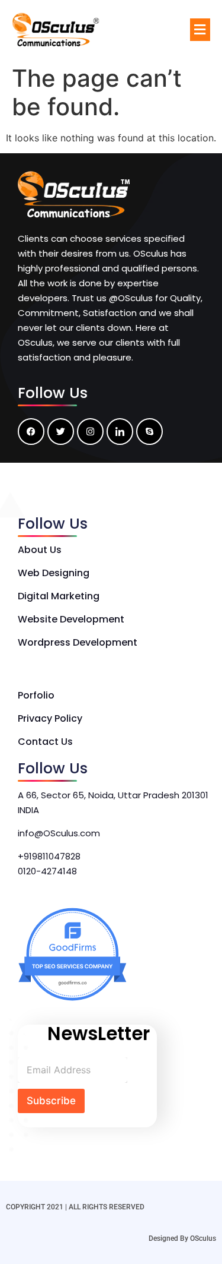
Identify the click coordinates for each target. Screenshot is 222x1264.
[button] (200, 29)
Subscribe (51, 1101)
